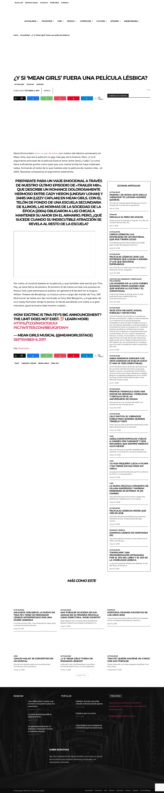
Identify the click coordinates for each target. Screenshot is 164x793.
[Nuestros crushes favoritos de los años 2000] (128, 597)
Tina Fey (55, 363)
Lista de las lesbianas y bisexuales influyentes (125, 280)
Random (39, 84)
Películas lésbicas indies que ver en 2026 (127, 512)
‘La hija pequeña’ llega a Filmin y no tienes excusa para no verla (128, 466)
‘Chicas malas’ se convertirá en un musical (33, 659)
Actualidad (25, 35)
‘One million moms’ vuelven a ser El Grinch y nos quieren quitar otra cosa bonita (41, 703)
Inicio (16, 35)
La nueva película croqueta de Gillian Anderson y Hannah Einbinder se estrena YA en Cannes (128, 490)
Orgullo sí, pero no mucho (126, 217)
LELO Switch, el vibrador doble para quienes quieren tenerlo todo (127, 419)
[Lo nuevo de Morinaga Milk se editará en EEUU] (20, 717)
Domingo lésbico (117, 530)
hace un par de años (45, 153)
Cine (111, 436)
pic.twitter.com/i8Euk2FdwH (41, 327)
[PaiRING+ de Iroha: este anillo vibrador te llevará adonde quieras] (67, 704)
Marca (47, 91)
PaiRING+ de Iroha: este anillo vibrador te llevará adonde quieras (128, 197)
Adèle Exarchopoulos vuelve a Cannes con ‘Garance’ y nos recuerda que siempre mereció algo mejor (128, 442)
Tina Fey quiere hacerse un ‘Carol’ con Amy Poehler (128, 659)
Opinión (113, 215)
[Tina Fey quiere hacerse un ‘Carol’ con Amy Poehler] (128, 643)
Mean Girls (43, 363)
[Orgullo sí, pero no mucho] (67, 716)
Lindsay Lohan (29, 363)
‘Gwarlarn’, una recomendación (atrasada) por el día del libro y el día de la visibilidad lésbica (128, 556)
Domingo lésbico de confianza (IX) (128, 534)
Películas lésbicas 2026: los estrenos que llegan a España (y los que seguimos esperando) (128, 260)
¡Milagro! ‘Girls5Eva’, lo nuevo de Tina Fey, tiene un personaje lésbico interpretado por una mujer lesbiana (34, 616)
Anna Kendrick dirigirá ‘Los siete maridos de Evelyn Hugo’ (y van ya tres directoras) (128, 361)
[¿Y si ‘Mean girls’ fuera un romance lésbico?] (82, 643)
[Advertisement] (82, 55)
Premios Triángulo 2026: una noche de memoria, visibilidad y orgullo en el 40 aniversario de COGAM (128, 395)
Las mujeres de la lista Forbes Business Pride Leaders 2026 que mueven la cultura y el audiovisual (128, 287)
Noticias (30, 84)
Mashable (23, 348)
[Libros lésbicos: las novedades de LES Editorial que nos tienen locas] (67, 728)
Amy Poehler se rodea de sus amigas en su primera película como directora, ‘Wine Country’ (80, 615)
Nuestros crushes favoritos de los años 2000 (127, 613)
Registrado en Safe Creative (122, 716)
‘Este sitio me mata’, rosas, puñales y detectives (125, 311)
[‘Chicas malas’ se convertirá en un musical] (35, 643)
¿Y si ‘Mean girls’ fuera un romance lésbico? (76, 659)
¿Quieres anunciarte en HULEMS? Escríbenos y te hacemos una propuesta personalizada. (128, 706)
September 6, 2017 (30, 339)
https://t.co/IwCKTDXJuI (35, 323)
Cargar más (81, 675)
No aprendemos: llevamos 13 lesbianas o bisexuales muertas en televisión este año (40, 728)
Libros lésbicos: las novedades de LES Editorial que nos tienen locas (126, 237)
